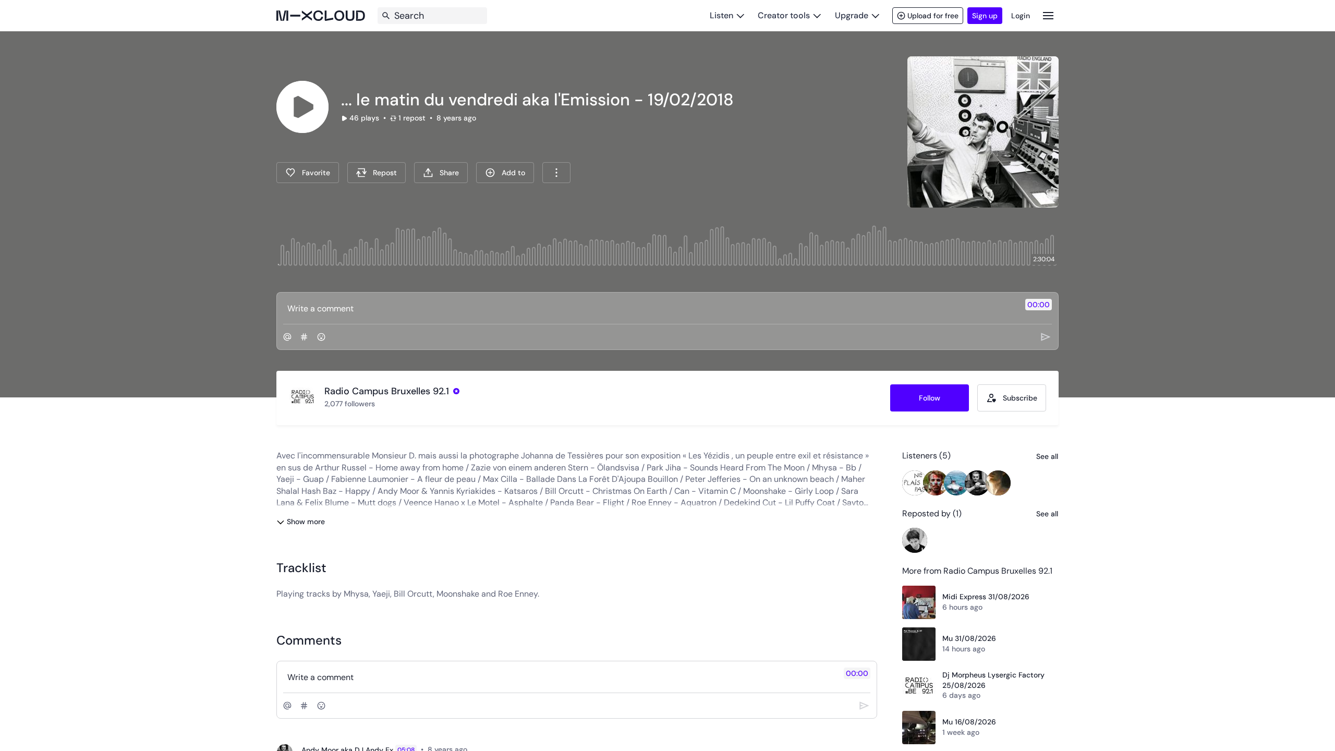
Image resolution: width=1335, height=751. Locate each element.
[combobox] (556, 172)
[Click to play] (302, 107)
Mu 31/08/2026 (969, 638)
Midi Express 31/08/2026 (985, 596)
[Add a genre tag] (304, 337)
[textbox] (650, 308)
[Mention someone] (287, 337)
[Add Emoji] (321, 337)
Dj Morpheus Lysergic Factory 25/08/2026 (993, 680)
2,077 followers (349, 403)
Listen (721, 15)
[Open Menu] (1048, 15)
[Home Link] (320, 15)
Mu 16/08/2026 (969, 721)
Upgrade (851, 15)
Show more (306, 521)
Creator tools (784, 15)
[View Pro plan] (456, 391)
